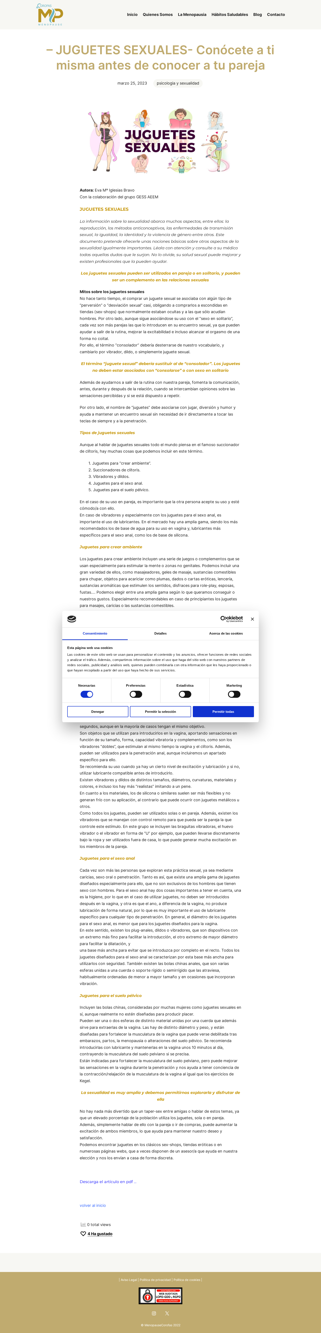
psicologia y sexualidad (178, 83)
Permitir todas (223, 711)
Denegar (97, 711)
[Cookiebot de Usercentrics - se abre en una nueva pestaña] (224, 619)
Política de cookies (187, 1280)
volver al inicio (93, 1205)
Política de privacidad (155, 1280)
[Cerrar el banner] (252, 619)
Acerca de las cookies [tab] (226, 633)
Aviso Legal (129, 1280)
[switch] (136, 694)
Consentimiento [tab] (95, 633)
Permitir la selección (160, 711)
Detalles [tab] (160, 633)
